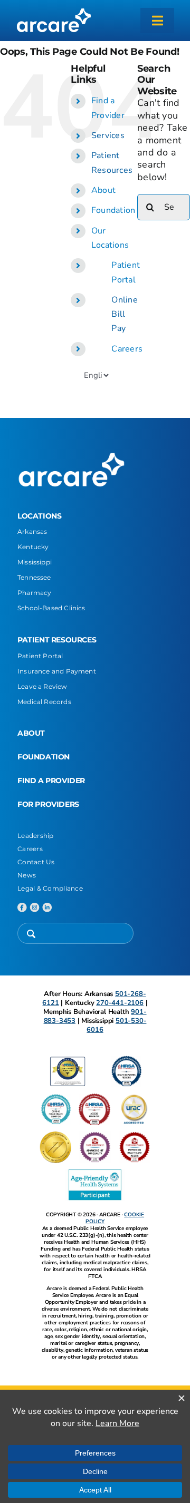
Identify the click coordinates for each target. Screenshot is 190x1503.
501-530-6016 (116, 1025)
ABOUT (31, 733)
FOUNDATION (43, 757)
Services (108, 135)
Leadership (35, 836)
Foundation (113, 210)
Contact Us (36, 862)
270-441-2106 (120, 1003)
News (26, 875)
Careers (126, 349)
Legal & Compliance (50, 888)
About (103, 190)
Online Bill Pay (124, 314)
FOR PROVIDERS (48, 804)
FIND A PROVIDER (51, 780)
